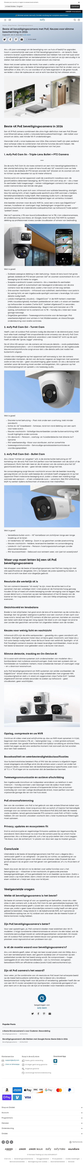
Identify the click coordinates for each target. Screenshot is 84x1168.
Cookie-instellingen (73, 1158)
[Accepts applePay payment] (28, 1090)
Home (4, 25)
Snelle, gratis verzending (34, 1060)
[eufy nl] (42, 20)
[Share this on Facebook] (10, 39)
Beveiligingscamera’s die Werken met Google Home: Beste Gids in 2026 (35, 1039)
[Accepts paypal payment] (70, 1090)
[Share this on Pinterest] (16, 39)
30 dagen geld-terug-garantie (36, 1064)
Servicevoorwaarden (17, 1161)
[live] (10, 20)
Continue (75, 6)
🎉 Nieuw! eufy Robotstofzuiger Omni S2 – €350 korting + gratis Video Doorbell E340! (42, 15)
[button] (79, 2)
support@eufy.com (12, 1060)
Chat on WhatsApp (12, 1064)
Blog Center (12, 25)
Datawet (71, 1161)
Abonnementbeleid (58, 1161)
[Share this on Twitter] (4, 39)
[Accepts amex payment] (17, 1090)
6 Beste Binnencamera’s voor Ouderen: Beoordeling (26, 1031)
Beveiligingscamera (25, 25)
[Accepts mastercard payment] (59, 1090)
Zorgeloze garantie (32, 1068)
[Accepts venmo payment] (17, 1097)
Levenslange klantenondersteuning (38, 1072)
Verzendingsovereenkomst (23, 1158)
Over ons (7, 1158)
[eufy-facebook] (7, 1142)
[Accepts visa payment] (28, 1097)
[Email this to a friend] (22, 39)
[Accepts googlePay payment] (49, 1090)
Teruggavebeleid (42, 1158)
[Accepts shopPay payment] (7, 1097)
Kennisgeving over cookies (37, 1161)
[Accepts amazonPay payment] (7, 1090)
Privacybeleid (57, 1158)
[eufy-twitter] (11, 1142)
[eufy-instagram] (3, 1142)
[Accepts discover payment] (38, 1090)
